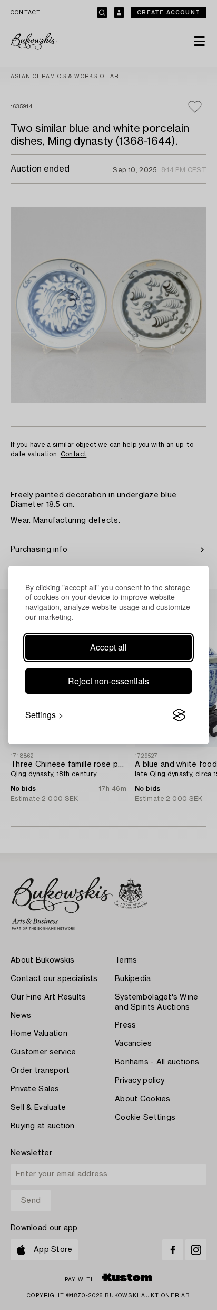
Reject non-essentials (108, 681)
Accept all (108, 647)
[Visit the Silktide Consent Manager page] (179, 715)
